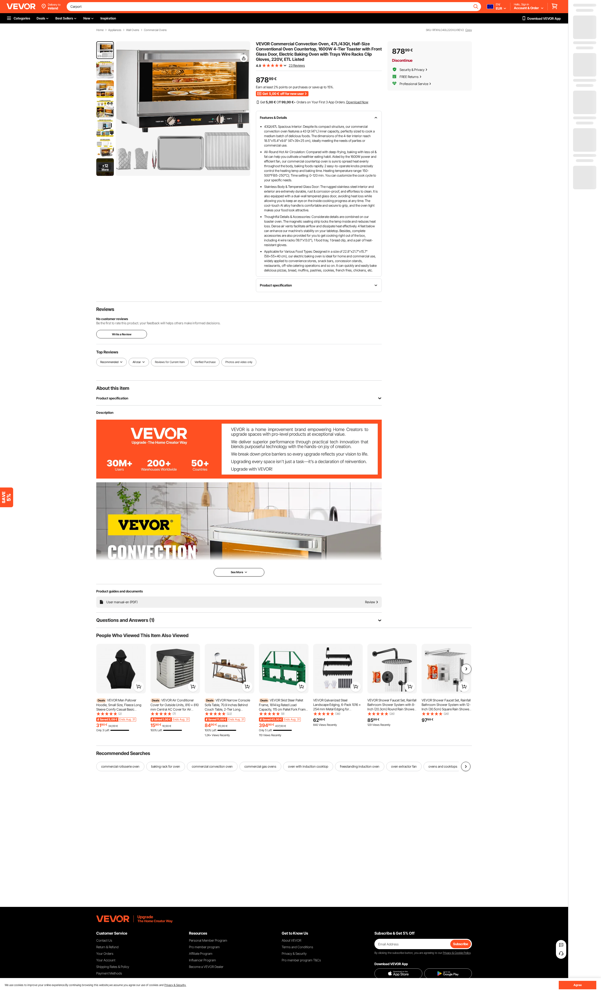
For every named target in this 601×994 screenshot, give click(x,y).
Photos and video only (238, 362)
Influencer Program (202, 960)
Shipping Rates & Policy (112, 967)
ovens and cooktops (442, 766)
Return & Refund (107, 947)
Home (100, 30)
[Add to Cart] (139, 686)
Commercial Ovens (155, 30)
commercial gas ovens (260, 766)
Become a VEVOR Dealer (206, 967)
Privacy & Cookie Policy (456, 953)
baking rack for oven (165, 766)
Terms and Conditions (297, 947)
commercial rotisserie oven (120, 766)
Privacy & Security (294, 953)
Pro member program (204, 947)
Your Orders (104, 953)
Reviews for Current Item (170, 362)
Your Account (105, 960)
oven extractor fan (404, 766)
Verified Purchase (205, 362)
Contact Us (104, 940)
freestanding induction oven (359, 766)
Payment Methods (109, 973)
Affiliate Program (200, 953)
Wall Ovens (132, 30)
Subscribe (460, 944)
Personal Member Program (208, 940)
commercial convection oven (212, 766)
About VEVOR (291, 940)
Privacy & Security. (175, 985)
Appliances (114, 30)
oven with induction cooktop (308, 766)
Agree (578, 985)
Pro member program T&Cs (301, 960)
